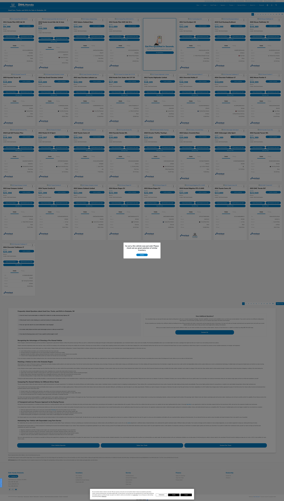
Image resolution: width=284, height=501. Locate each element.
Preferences (161, 494)
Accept (186, 494)
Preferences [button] (104, 496)
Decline (173, 494)
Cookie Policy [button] (135, 494)
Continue (142, 254)
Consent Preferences (1, 483)
